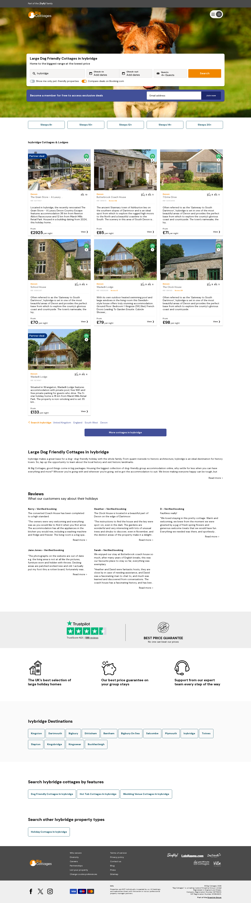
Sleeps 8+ (46, 124)
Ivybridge (189, 733)
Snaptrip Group (214, 897)
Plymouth (171, 733)
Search (205, 73)
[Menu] (216, 14)
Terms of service (118, 853)
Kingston (36, 733)
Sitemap (114, 874)
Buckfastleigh (96, 744)
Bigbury (73, 733)
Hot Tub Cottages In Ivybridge (98, 794)
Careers (74, 861)
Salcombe (152, 733)
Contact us (115, 861)
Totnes (206, 733)
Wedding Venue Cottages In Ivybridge (146, 794)
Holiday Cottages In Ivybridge (49, 831)
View (83, 231)
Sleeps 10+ (85, 124)
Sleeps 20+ (204, 124)
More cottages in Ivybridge (125, 432)
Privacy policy (117, 857)
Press (113, 870)
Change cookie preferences (83, 874)
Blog (112, 865)
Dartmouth (55, 733)
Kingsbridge (54, 744)
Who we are (75, 853)
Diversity (74, 857)
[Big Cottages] (38, 14)
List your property (79, 870)
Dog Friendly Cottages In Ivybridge (52, 794)
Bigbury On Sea (130, 733)
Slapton (35, 744)
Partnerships (76, 865)
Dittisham (91, 733)
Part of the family (40, 3)
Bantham (108, 733)
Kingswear (75, 744)
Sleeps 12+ (125, 124)
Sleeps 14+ (165, 124)
